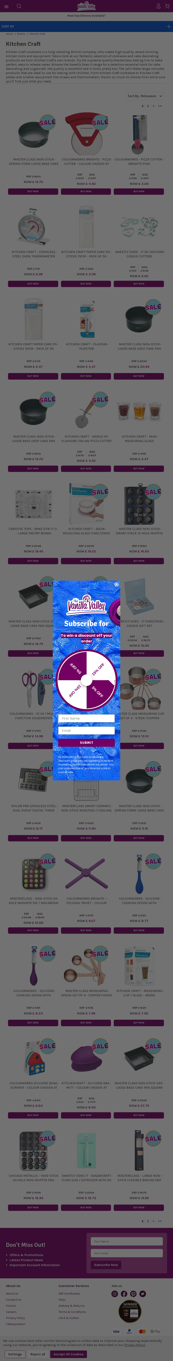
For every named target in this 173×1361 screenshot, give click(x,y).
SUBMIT (86, 743)
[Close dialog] (116, 584)
